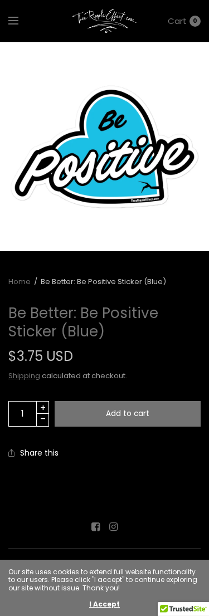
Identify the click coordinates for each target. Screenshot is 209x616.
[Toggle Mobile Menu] (20, 21)
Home (19, 281)
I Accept (104, 604)
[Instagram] (114, 527)
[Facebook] (96, 527)
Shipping (24, 375)
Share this (39, 453)
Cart (177, 21)
